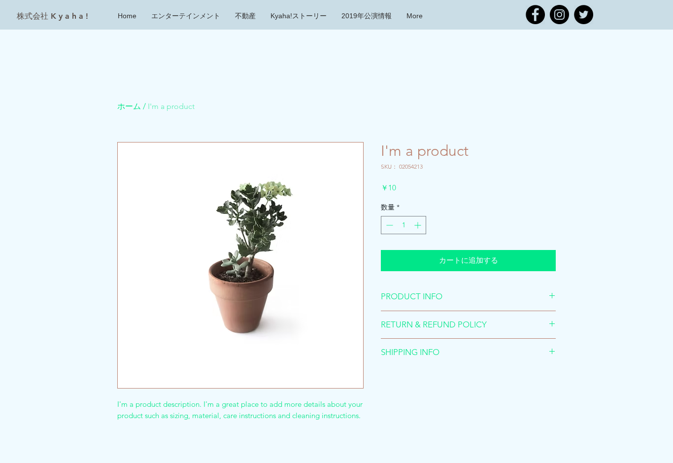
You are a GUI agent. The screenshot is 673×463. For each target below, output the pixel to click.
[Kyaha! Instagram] (559, 14)
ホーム (129, 106)
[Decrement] (388, 225)
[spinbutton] (403, 225)
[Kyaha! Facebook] (535, 14)
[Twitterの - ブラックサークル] (583, 14)
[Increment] (418, 225)
